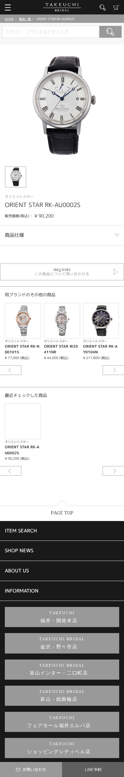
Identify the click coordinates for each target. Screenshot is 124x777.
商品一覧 (25, 19)
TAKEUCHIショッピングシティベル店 (59, 748)
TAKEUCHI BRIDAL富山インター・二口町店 (59, 669)
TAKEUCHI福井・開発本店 (58, 617)
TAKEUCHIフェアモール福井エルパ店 (59, 722)
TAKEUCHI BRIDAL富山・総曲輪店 (62, 695)
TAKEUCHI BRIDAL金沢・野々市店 (62, 643)
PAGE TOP (62, 513)
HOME (9, 19)
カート (116, 8)
